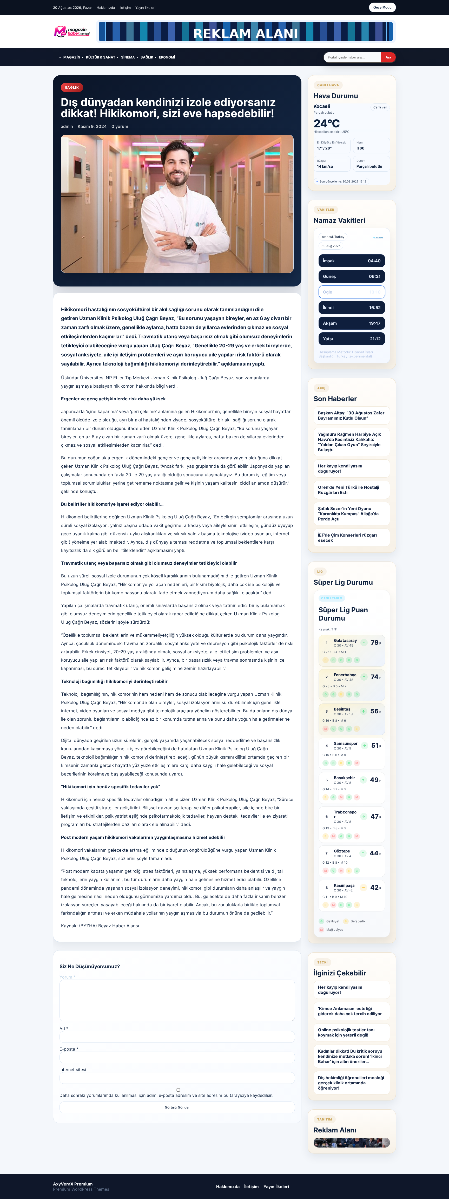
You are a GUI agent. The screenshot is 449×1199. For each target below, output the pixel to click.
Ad (64, 1028)
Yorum (68, 977)
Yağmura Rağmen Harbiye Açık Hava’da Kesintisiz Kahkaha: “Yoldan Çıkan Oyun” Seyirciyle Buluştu (349, 442)
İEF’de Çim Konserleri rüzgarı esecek (347, 537)
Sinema (128, 57)
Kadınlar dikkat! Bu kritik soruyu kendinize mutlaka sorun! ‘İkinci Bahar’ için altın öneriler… (350, 1056)
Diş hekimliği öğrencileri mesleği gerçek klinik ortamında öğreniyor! (351, 1083)
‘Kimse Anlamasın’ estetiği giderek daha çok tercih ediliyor (350, 1011)
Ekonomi (167, 57)
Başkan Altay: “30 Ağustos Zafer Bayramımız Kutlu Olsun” (351, 415)
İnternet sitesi (73, 1069)
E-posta (69, 1049)
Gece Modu (382, 7)
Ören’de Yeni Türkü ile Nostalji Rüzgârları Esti (348, 490)
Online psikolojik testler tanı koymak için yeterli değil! (346, 1032)
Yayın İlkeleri (145, 7)
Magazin (71, 57)
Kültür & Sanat (100, 57)
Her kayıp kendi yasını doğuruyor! (340, 468)
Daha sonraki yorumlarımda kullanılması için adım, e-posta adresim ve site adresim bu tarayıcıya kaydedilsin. (166, 1095)
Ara (388, 57)
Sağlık (147, 57)
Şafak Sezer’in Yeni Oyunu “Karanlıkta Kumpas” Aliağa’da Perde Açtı (348, 514)
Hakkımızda (106, 7)
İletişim (125, 7)
